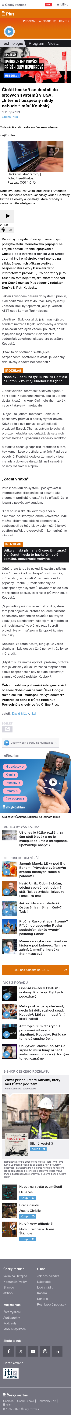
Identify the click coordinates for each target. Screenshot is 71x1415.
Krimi (9, 775)
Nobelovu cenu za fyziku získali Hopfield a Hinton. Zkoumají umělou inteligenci (35, 379)
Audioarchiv (47, 21)
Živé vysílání (14, 799)
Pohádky (11, 783)
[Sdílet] (10, 230)
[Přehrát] (7, 216)
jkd (34, 713)
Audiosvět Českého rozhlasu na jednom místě (31, 816)
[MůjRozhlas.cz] (7, 135)
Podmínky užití (47, 1401)
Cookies (8, 1401)
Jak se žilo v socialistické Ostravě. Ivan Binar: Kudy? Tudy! (40, 907)
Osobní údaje (25, 1401)
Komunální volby (15, 1282)
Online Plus (10, 117)
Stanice (8, 1287)
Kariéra (42, 1293)
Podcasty (10, 1323)
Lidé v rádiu (45, 1287)
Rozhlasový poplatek (51, 1304)
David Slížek (20, 713)
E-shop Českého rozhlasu (26, 1071)
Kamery (64, 21)
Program (29, 21)
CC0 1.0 (25, 182)
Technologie (12, 43)
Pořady (10, 791)
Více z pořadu (15, 982)
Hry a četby (13, 766)
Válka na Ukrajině (15, 1276)
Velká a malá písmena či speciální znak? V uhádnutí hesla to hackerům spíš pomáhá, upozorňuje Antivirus (35, 554)
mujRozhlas (10, 755)
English (7, 1404)
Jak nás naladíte (48, 1276)
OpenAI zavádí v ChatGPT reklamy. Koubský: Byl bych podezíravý (41, 992)
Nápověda (44, 1282)
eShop (7, 1293)
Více (53, 43)
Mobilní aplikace (14, 1329)
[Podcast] (3, 230)
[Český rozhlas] (14, 4)
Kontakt (42, 1299)
